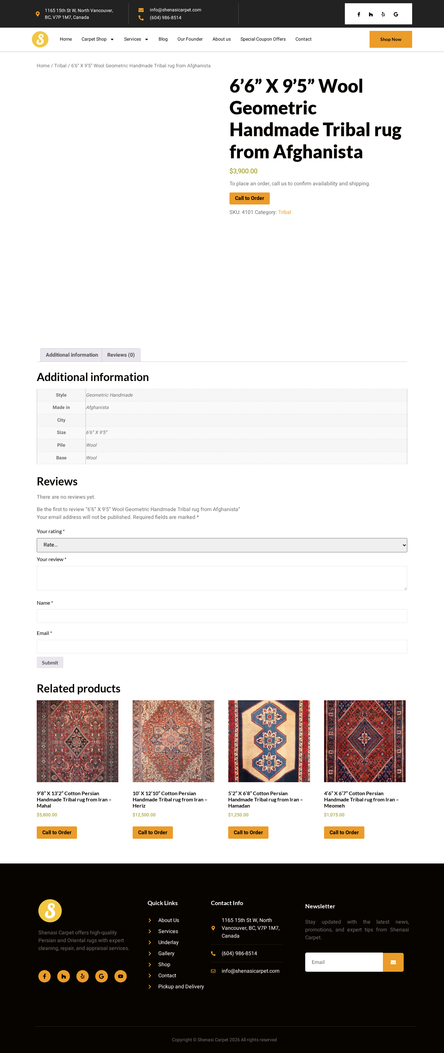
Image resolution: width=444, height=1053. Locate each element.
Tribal (60, 65)
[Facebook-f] (44, 976)
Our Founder (190, 39)
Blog (163, 39)
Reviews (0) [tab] (121, 355)
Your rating (51, 531)
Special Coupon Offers (263, 39)
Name (45, 602)
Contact (303, 39)
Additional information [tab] (72, 355)
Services (132, 39)
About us (222, 39)
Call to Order (249, 198)
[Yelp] (82, 976)
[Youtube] (120, 976)
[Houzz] (63, 976)
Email (44, 633)
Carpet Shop (94, 39)
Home (66, 39)
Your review (51, 559)
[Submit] (393, 962)
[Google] (101, 976)
